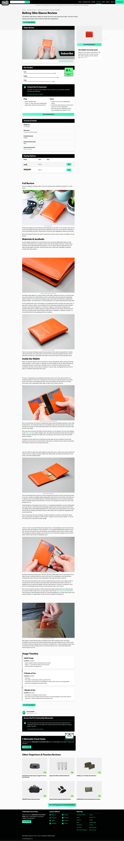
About (78, 817)
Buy (69, 164)
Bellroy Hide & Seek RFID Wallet (64, 591)
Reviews (79, 820)
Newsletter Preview (69, 740)
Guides (91, 820)
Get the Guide (26, 747)
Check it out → (84, 57)
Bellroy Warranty (28, 149)
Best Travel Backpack (82, 830)
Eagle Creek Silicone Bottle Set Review (59, 775)
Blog (78, 822)
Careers (91, 815)
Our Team (79, 827)
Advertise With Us (81, 815)
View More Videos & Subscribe (66, 61)
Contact (91, 825)
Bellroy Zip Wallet (30, 433)
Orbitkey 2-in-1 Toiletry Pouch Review (86, 775)
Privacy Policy (92, 830)
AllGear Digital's (37, 836)
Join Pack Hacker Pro (32, 94)
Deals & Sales (92, 822)
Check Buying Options (29, 22)
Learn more (86, 5)
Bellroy (58, 10)
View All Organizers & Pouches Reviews (62, 805)
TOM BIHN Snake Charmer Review (31, 799)
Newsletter (79, 825)
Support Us (92, 817)
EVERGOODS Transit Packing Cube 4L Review (88, 799)
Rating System (92, 827)
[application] (48, 44)
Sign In (41, 94)
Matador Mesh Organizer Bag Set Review (60, 799)
